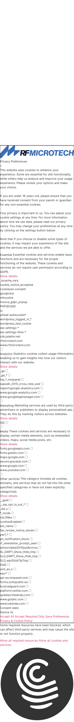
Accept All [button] (7, 616)
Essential (6, 254)
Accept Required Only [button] (30, 616)
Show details (8, 276)
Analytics (6, 353)
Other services (10, 478)
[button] (37, 684)
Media (4, 431)
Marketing (7, 405)
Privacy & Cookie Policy (16, 621)
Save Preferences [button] (57, 616)
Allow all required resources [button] (19, 640)
